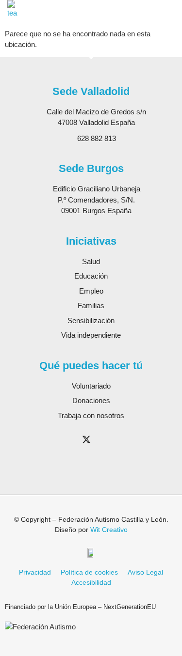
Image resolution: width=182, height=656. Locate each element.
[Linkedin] (126, 439)
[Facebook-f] (46, 439)
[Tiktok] (86, 457)
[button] (172, 9)
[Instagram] (66, 439)
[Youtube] (106, 439)
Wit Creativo (109, 529)
